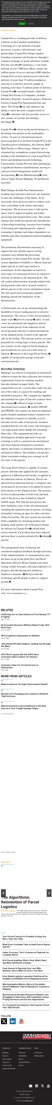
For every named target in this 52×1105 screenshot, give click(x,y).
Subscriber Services (25, 1048)
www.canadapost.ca (16, 593)
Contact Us (6, 1062)
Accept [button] (22, 24)
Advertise (5, 1053)
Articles (25, 676)
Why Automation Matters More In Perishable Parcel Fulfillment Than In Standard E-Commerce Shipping (26, 986)
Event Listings (6, 1059)
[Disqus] (26, 750)
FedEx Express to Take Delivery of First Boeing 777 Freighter (25, 615)
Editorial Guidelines (8, 1068)
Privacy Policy (34, 11)
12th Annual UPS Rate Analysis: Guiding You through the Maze (25, 645)
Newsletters (23, 1056)
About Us (5, 1056)
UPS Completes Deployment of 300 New (20, 636)
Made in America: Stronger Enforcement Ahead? (24, 684)
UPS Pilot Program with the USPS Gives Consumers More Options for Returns (20, 655)
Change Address (24, 1062)
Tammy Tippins (9, 911)
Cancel (21, 1065)
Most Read (3, 933)
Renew (21, 1059)
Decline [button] (31, 24)
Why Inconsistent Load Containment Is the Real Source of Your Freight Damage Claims (23, 707)
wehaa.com (29, 1101)
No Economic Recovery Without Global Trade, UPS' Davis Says (25, 626)
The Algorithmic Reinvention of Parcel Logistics (20, 902)
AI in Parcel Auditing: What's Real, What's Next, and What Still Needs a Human (25, 961)
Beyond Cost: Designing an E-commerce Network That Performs (24, 695)
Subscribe (22, 1053)
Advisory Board (39, 1056)
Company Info (6, 1048)
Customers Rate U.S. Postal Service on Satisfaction (19, 666)
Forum (36, 1048)
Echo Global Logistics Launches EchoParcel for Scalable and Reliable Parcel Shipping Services (25, 977)
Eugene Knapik (9, 30)
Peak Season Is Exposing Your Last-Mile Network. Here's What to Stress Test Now (23, 969)
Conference (38, 1053)
